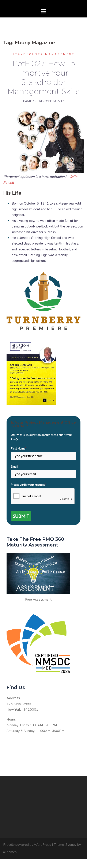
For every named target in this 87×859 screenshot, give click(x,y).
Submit (21, 516)
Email (15, 466)
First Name (18, 448)
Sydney (70, 844)
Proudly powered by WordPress (27, 844)
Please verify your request (28, 484)
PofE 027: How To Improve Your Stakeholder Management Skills (43, 77)
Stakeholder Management (44, 54)
